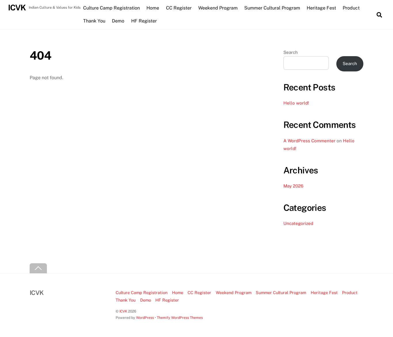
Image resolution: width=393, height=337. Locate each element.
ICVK (123, 311)
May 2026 (293, 185)
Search (290, 52)
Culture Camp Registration (111, 8)
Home (152, 8)
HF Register (144, 21)
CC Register (179, 8)
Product (351, 8)
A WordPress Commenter (309, 140)
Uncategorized (298, 223)
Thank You (94, 21)
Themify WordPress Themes (180, 317)
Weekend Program (218, 8)
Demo (118, 21)
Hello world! (296, 103)
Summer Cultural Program (272, 8)
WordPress (145, 317)
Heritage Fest (321, 8)
